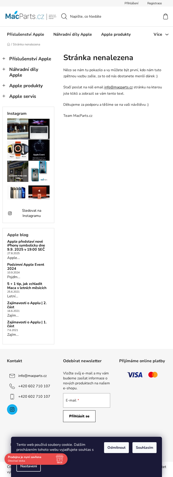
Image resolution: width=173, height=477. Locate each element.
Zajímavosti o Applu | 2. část (27, 305)
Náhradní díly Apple (23, 72)
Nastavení (28, 466)
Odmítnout (116, 447)
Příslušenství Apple (30, 59)
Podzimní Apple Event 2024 (25, 267)
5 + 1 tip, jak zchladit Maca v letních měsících (26, 286)
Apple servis (22, 96)
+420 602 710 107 (34, 386)
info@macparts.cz (118, 87)
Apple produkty (26, 85)
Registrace (154, 3)
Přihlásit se (79, 416)
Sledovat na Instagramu (31, 213)
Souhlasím (144, 447)
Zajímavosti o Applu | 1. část (27, 324)
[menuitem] (25, 34)
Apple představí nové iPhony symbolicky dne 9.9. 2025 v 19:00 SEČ (26, 246)
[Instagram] (12, 409)
